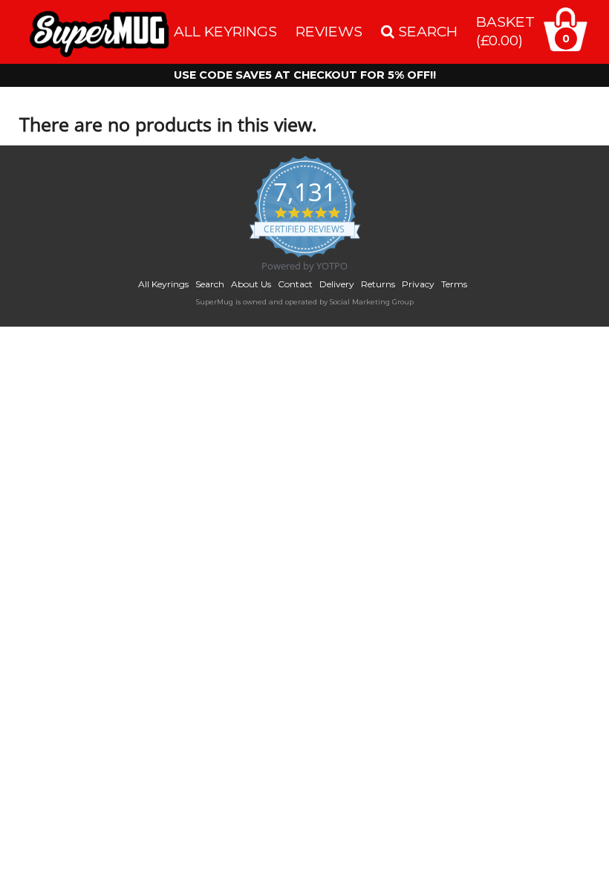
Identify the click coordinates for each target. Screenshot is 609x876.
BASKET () (505, 31)
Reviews (329, 31)
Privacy (418, 284)
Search (209, 284)
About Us (251, 284)
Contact (295, 284)
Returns (378, 284)
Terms (454, 284)
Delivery (336, 284)
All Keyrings (225, 31)
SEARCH (425, 31)
